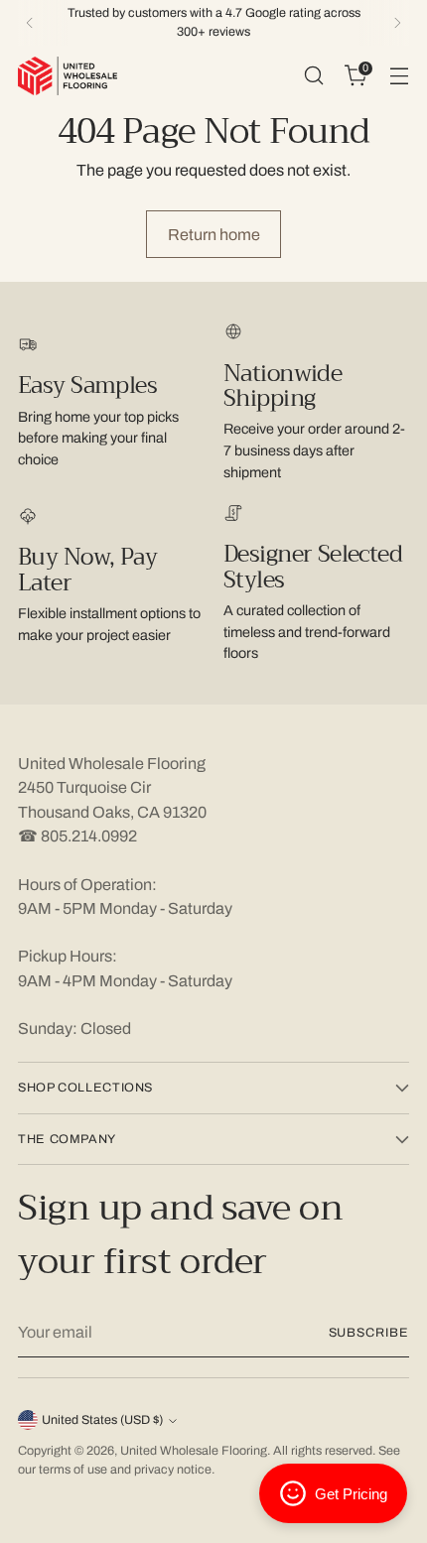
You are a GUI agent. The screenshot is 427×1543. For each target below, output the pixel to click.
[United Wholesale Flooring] (67, 76)
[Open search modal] (313, 76)
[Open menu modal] (398, 76)
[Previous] (30, 23)
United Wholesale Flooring (193, 1451)
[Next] (397, 23)
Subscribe (369, 1333)
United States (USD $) (102, 1420)
